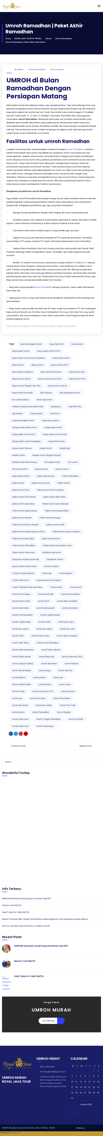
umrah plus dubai (44, 629)
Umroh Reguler (64, 712)
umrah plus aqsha (20, 629)
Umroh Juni (58, 677)
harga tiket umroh (56, 441)
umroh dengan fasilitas (22, 663)
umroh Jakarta (18, 677)
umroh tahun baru (20, 719)
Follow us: (80, 1128)
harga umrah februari (22, 448)
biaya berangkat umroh (31, 344)
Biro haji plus (46, 392)
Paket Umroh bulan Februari (55, 503)
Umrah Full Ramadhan (22, 615)
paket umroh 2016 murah (24, 497)
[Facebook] (11, 734)
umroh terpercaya (20, 726)
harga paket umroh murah (55, 434)
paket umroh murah (55, 524)
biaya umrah (18, 365)
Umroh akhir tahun (20, 642)
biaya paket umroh (21, 351)
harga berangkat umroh (23, 420)
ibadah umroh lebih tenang (24, 462)
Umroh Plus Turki (67, 705)
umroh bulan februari (50, 649)
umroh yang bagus (45, 726)
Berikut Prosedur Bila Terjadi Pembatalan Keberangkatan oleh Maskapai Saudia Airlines (45, 919)
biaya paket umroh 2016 (48, 351)
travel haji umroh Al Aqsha (49, 580)
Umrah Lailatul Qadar (50, 615)
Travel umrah (56, 587)
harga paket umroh (53, 427)
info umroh (73, 462)
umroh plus (17, 698)
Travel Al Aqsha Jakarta (23, 573)
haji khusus (56, 406)
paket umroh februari (22, 517)
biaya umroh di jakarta (22, 372)
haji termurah (36, 413)
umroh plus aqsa (37, 698)
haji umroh (55, 413)
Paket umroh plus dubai (23, 538)
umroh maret (65, 684)
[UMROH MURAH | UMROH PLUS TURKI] (30, 6)
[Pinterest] (26, 734)
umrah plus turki (67, 629)
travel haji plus (65, 573)
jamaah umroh (62, 469)
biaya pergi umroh (61, 358)
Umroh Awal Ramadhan (48, 642)
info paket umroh (52, 462)
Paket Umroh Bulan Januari (24, 510)
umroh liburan (45, 684)
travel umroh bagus (21, 594)
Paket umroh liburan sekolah (25, 524)
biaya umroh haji (76, 372)
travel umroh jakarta (70, 594)
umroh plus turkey (44, 705)
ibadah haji (65, 448)
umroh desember (49, 663)
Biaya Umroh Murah (21, 378)
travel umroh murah (21, 601)
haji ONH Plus (75, 406)
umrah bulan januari (45, 608)
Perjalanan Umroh (55, 559)
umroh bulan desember (23, 649)
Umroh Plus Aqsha (61, 698)
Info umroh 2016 (19, 469)
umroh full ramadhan (21, 670)
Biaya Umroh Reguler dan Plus (26, 385)
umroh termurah (75, 719)
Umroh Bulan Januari (21, 656)
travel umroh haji (45, 594)
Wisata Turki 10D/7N (11, 905)
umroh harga (45, 670)
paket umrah (18, 483)
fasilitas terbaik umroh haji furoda (27, 406)
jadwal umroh (41, 469)
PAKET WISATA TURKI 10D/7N (15, 912)
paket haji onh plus (45, 476)
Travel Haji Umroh (20, 580)
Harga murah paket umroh (24, 427)
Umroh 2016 (18, 635)
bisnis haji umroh (44, 399)
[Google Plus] (21, 734)
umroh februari (71, 663)
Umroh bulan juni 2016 (72, 656)
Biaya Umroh (37, 365)
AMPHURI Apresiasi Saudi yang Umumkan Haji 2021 (26, 898)
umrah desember (70, 608)
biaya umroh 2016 (59, 365)
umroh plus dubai (20, 705)
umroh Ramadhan (75, 149)
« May (73, 1112)
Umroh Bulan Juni (46, 656)
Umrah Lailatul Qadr (21, 622)
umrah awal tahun (20, 608)
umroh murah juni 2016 (42, 691)
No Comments (57, 69)
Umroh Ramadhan (63, 38)
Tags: (12, 343)
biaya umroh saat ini (57, 385)
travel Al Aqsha (51, 566)
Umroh (48, 38)
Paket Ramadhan (70, 476)
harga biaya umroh (50, 420)
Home (8, 38)
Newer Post (86, 746)
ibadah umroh (18, 455)
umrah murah (44, 622)
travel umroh (76, 587)
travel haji (46, 573)
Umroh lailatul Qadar (21, 684)
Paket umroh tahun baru (23, 552)
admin (20, 69)
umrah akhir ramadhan (67, 601)
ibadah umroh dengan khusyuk (46, 455)
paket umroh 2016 (20, 490)
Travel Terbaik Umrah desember (27, 587)
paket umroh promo (51, 538)
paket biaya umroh (21, 476)
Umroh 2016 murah (40, 635)
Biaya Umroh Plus (77, 378)
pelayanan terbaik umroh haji (25, 559)
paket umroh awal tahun (23, 503)
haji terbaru (17, 413)
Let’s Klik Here (49, 1021)
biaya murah (77, 344)
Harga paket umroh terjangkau (26, 441)
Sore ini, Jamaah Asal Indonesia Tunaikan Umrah (26, 925)
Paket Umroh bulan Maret (57, 510)
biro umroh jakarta (20, 399)
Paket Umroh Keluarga (49, 517)
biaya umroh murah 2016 (49, 378)
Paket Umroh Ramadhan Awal (57, 545)
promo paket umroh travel (24, 566)
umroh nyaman (68, 691)
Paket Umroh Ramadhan (23, 545)
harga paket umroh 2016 (23, 434)
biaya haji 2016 (57, 344)
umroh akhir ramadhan (67, 635)
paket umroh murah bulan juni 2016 (28, 531)
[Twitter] (16, 734)
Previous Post (18, 746)
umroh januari (39, 677)
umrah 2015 (43, 601)
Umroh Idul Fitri (65, 670)
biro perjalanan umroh (70, 392)
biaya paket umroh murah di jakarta (28, 358)
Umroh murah (18, 691)
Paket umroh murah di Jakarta (66, 531)
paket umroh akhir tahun (54, 497)
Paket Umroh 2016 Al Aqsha (50, 490)
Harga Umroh (45, 448)
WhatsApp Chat (15, 1133)
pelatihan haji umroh (51, 552)
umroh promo (18, 712)
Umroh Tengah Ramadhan (48, 719)
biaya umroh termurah (22, 392)
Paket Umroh (63, 483)
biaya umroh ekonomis (51, 372)
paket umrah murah (41, 483)
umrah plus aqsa (65, 622)
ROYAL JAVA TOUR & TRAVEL (28, 38)
